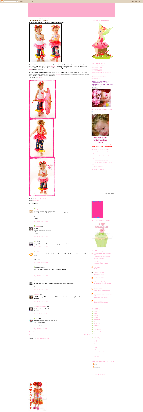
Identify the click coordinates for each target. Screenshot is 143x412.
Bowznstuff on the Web (98, 66)
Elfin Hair (96, 269)
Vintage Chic (97, 358)
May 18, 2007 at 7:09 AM (41, 301)
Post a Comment (33, 332)
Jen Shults (38, 281)
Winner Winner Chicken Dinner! (102, 290)
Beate (95, 313)
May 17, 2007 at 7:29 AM (41, 276)
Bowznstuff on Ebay (97, 67)
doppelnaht (97, 319)
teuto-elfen (96, 356)
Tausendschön (97, 354)
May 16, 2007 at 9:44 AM (41, 246)
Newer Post (32, 334)
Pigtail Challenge (98, 166)
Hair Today (97, 267)
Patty (95, 346)
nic (36, 241)
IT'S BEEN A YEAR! (99, 274)
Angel (95, 311)
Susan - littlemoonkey (99, 352)
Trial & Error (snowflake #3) (101, 297)
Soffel (95, 348)
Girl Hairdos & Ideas (99, 278)
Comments (97, 367)
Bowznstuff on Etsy (97, 69)
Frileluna (38, 251)
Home (59, 334)
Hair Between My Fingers (101, 281)
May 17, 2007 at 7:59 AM (41, 289)
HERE (40, 77)
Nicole (95, 344)
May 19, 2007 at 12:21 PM (41, 329)
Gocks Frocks (97, 329)
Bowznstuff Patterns (97, 70)
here (111, 146)
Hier (30, 69)
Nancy (95, 340)
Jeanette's (58, 74)
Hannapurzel (97, 331)
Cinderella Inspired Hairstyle (101, 263)
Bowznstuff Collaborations (101, 160)
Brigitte (37, 209)
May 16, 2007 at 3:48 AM (41, 236)
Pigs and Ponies (98, 288)
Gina (95, 327)
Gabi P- (37, 294)
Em (95, 321)
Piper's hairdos (98, 301)
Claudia (37, 226)
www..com (97, 201)
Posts (95, 364)
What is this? (97, 217)
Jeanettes (54, 66)
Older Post (87, 334)
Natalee (96, 342)
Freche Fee (97, 323)
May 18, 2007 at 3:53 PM (40, 313)
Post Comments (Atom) (42, 338)
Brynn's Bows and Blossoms (101, 302)
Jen (95, 336)
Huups (95, 333)
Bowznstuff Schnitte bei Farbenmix (101, 72)
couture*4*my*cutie (40, 306)
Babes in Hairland (99, 272)
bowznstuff (36, 200)
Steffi (36, 318)
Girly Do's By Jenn (99, 262)
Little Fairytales (98, 337)
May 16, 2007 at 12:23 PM (41, 262)
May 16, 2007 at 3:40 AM (41, 221)
